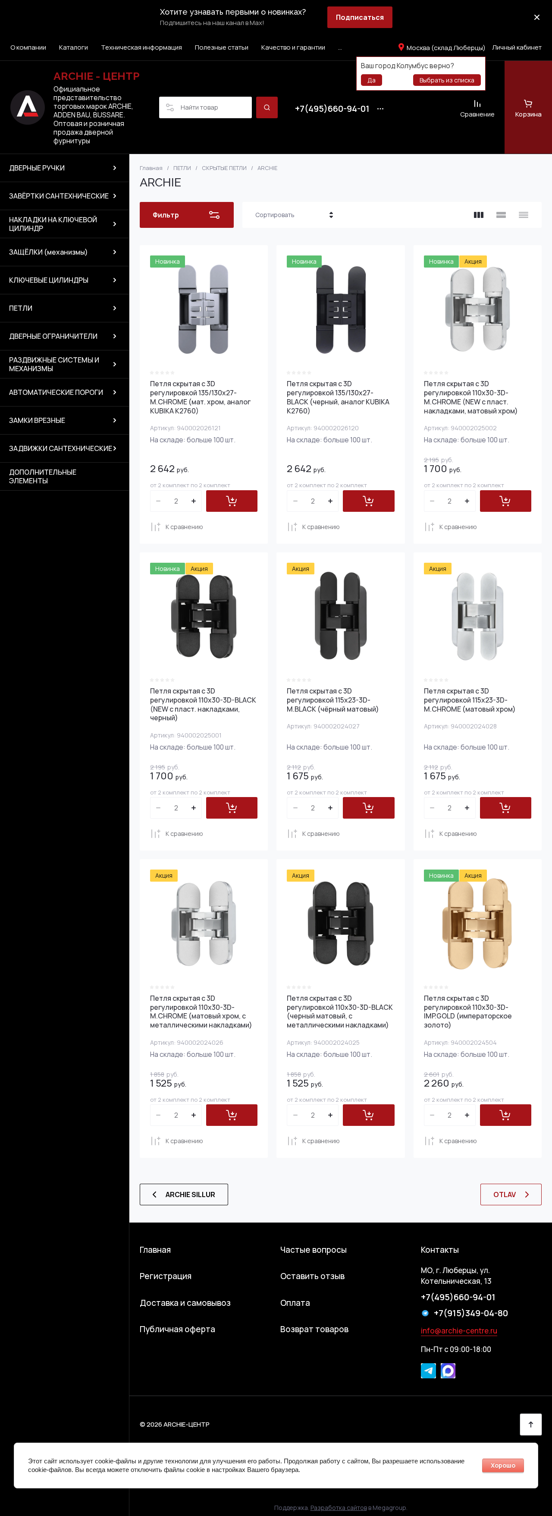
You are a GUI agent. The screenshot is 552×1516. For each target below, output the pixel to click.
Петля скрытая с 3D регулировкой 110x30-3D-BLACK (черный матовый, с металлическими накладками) (340, 1011)
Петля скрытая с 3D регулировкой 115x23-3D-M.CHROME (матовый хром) (470, 700)
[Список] (501, 214)
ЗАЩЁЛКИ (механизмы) (48, 252)
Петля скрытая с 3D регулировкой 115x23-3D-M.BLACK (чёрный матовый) (333, 700)
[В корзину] (231, 501)
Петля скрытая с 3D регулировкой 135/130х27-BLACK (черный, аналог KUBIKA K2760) (338, 397)
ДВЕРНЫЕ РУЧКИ (37, 168)
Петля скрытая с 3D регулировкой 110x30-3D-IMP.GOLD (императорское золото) (468, 1011)
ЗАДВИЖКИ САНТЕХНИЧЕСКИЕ (60, 448)
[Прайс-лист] (523, 214)
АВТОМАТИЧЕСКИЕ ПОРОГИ (56, 392)
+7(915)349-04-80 (471, 1313)
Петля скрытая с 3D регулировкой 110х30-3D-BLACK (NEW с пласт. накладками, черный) (203, 704)
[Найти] (267, 107)
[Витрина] (478, 214)
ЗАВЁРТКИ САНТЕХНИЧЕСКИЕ (59, 196)
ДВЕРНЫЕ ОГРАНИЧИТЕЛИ (53, 336)
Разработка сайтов (338, 1507)
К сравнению (184, 527)
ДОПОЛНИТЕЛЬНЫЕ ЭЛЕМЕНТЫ (42, 476)
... (340, 47)
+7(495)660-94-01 (332, 108)
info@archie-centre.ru (459, 1331)
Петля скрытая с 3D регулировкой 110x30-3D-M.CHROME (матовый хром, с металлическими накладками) (201, 1011)
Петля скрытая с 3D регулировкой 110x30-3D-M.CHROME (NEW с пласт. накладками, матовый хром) (471, 397)
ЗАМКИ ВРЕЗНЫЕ (37, 420)
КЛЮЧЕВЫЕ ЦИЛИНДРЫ (48, 280)
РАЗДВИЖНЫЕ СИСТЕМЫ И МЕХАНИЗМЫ (54, 364)
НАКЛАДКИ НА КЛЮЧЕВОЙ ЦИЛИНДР (53, 224)
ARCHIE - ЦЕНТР (96, 75)
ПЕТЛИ (20, 308)
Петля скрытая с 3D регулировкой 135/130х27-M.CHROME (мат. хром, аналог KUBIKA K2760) (200, 397)
